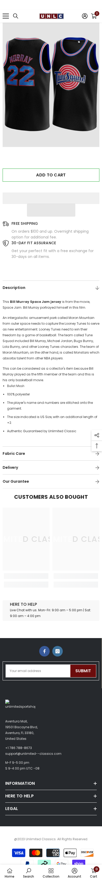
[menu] (6, 16)
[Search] (16, 16)
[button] (51, 210)
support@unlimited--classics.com (33, 753)
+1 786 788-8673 (18, 748)
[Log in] (84, 16)
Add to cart (51, 175)
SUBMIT (83, 671)
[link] (26, 576)
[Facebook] (44, 651)
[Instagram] (57, 651)
